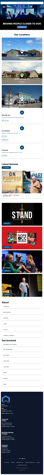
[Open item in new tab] (22, 184)
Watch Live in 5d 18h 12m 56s (22, 2)
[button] (40, 7)
